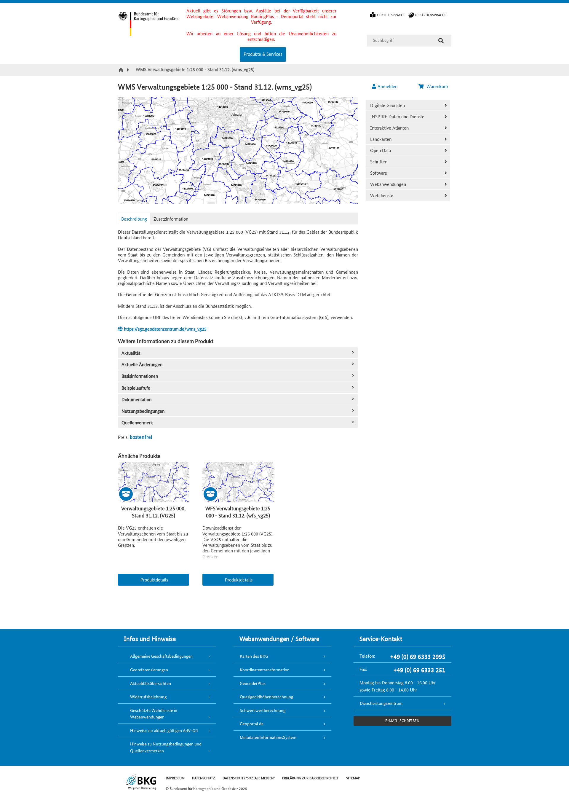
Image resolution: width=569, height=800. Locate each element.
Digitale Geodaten (387, 105)
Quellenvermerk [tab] (137, 422)
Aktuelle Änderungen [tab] (142, 364)
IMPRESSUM (175, 777)
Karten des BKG (254, 656)
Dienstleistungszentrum (381, 703)
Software (378, 173)
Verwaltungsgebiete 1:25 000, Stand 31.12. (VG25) (153, 511)
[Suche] (441, 41)
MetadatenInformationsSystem (268, 737)
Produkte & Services (263, 54)
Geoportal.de (251, 723)
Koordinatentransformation (265, 669)
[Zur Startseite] (121, 70)
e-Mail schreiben (402, 720)
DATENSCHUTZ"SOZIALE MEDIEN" (249, 777)
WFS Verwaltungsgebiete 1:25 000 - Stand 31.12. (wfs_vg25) (237, 511)
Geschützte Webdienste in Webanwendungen (153, 713)
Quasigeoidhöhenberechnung (266, 696)
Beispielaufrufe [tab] (136, 388)
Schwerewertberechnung (262, 710)
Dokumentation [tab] (136, 399)
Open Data (380, 150)
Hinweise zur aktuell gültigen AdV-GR (164, 730)
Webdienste (381, 195)
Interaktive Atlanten (389, 128)
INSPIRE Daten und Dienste (397, 116)
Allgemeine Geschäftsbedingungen (161, 656)
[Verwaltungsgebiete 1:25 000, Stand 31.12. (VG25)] (153, 482)
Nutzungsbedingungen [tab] (143, 411)
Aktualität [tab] (131, 353)
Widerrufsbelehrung (148, 696)
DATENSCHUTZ (203, 777)
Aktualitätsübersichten (150, 683)
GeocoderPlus (253, 683)
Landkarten (380, 139)
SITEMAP (353, 777)
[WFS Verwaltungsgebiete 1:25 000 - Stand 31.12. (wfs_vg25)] (238, 482)
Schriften (378, 161)
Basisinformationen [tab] (140, 376)
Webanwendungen (388, 184)
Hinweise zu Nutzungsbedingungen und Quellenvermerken (166, 747)
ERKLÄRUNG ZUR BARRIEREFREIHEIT (310, 777)
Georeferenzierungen (149, 669)
